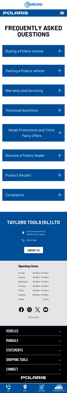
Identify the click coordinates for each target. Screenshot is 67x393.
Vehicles (12, 331)
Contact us (34, 250)
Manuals (12, 340)
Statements (14, 350)
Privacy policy (33, 317)
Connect (12, 369)
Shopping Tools (17, 359)
